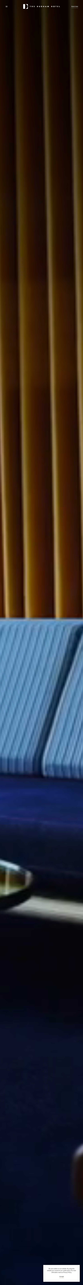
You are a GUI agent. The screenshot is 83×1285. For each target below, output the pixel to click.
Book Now (74, 6)
